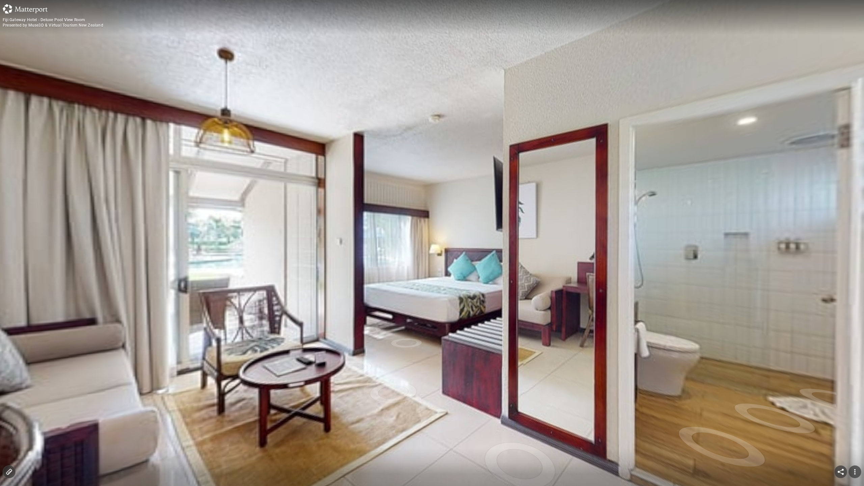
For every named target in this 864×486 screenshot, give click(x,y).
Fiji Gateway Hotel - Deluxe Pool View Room (44, 20)
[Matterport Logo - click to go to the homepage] (25, 9)
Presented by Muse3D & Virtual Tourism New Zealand (53, 25)
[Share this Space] (840, 471)
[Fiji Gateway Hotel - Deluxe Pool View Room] (432, 243)
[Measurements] (9, 471)
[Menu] (854, 471)
